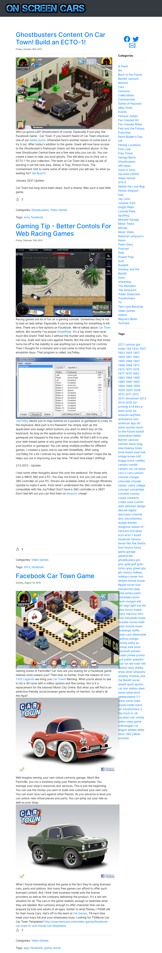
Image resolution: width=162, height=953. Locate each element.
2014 (121, 402)
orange (133, 638)
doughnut (124, 526)
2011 (128, 394)
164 (128, 348)
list (144, 605)
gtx (120, 572)
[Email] (132, 45)
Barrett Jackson (128, 78)
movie (133, 622)
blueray (129, 448)
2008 (137, 390)
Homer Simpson (128, 190)
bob (143, 452)
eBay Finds (125, 107)
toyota (122, 705)
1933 (135, 348)
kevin (136, 597)
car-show (139, 468)
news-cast (125, 634)
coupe (122, 497)
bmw (121, 452)
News (121, 240)
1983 (121, 377)
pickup (122, 647)
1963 (136, 357)
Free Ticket (125, 153)
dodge (122, 522)
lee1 (120, 605)
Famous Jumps (128, 116)
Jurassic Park (127, 203)
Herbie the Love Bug (131, 186)
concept (123, 489)
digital (132, 510)
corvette (123, 493)
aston (121, 427)
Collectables (126, 95)
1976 (136, 369)
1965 (121, 361)
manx (121, 613)
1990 (129, 381)
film (129, 543)
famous (136, 539)
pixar (137, 647)
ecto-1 (129, 535)
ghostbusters (126, 560)
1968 (121, 365)
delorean (130, 506)
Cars (121, 87)
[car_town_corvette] (68, 736)
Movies (122, 227)
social (56, 947)
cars (130, 473)
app (26, 947)
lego (127, 605)
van (132, 717)
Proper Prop (126, 256)
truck (126, 713)
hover (131, 584)
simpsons (139, 671)
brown (131, 456)
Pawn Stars (125, 244)
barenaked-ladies (129, 435)
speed (122, 684)
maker (138, 609)
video (121, 721)
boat (137, 452)
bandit (140, 431)
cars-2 (122, 473)
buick (131, 460)
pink (130, 647)
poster (122, 655)
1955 (129, 352)
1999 (136, 386)
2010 (121, 394)
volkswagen (126, 725)
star (125, 688)
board (129, 452)
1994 (121, 386)
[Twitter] (136, 38)
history (127, 572)
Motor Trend (126, 223)
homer (134, 576)
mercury (131, 613)
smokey (123, 676)
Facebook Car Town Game (55, 576)
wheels (132, 729)
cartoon (130, 344)
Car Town (104, 327)
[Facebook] (127, 38)
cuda (130, 502)
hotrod (132, 580)
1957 (136, 352)
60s (137, 406)
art (138, 423)
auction (131, 427)
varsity (140, 717)
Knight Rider (126, 207)
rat (126, 663)
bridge (122, 456)
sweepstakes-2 (128, 696)
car (131, 468)
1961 (129, 357)
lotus (121, 609)
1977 (121, 373)
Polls (121, 252)
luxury (129, 609)
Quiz (121, 261)
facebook (37, 217)
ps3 (120, 659)
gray (129, 568)
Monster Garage (128, 219)
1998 (129, 386)
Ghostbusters (40, 210)
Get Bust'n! (39, 173)
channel (123, 477)
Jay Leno (124, 198)
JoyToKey (22, 420)
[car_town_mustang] (68, 843)
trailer (121, 348)
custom (138, 502)
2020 (128, 402)
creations (133, 497)
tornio (129, 700)
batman (123, 444)
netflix (136, 630)
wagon (122, 729)
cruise (122, 502)
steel (141, 688)
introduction (126, 589)
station (133, 688)
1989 (121, 381)
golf (133, 564)
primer (131, 655)
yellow (136, 734)
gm (138, 560)
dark (121, 506)
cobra (131, 485)
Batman (123, 82)
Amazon (72, 493)
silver (129, 671)
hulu (120, 194)
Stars (121, 277)
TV (120, 302)
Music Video (126, 232)
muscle (129, 626)
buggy (122, 460)
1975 (128, 369)
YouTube (123, 323)
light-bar (135, 605)
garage (131, 551)
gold (127, 564)
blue (121, 448)
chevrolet (124, 481)
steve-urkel (125, 692)
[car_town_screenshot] (68, 629)
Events (122, 111)
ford (120, 547)
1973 (121, 369)
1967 (136, 361)
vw (136, 725)
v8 (136, 713)
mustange (124, 630)
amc (136, 419)
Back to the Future (130, 74)
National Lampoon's (131, 236)
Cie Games (80, 913)
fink (134, 543)
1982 (136, 373)
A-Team (123, 66)
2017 (121, 344)
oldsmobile (139, 634)
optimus (123, 638)
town (137, 700)
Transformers (126, 298)
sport (130, 684)
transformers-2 (132, 709)
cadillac (140, 460)
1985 (136, 377)
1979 (128, 373)
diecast (123, 510)
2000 (121, 390)
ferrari (122, 543)
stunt (137, 692)
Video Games (58, 210)
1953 (121, 352)
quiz (121, 663)
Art (120, 70)
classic (122, 485)
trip (120, 713)
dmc (121, 518)
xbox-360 (124, 734)
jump (121, 593)
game (48, 947)
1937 (142, 348)
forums (128, 547)
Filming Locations (129, 145)
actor (128, 410)
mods (141, 618)
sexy (131, 667)
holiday (137, 572)
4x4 (131, 406)
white (140, 729)
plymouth (124, 651)
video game (133, 721)
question (138, 659)
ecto (26, 217)
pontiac (136, 651)
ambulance (125, 419)
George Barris (127, 157)
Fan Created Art (128, 120)
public (128, 659)
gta (138, 344)
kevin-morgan (127, 601)
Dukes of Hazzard (129, 103)
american (124, 423)
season (122, 667)
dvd (132, 531)
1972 (136, 365)
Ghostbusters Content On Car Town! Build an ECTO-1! (60, 38)
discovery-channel (130, 514)
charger (134, 477)
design (141, 506)
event (137, 535)
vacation (123, 717)
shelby (139, 667)
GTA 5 (122, 182)
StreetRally (64, 331)
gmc (121, 564)
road (137, 663)
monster (123, 622)
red (131, 663)
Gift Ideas (124, 165)
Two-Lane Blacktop (130, 306)
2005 (129, 390)
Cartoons (124, 91)
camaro (123, 464)
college (140, 485)
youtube (123, 738)
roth (143, 663)
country (135, 493)
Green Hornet (126, 178)
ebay (139, 531)
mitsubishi (131, 618)
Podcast (123, 248)
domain (132, 522)
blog (139, 444)
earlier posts (37, 140)
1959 (121, 357)
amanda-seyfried (129, 415)
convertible (137, 489)
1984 (129, 377)
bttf (138, 456)
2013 (143, 398)
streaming (124, 281)
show (121, 671)
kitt (139, 601)
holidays (123, 576)
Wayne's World (127, 319)
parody (122, 642)
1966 (129, 361)
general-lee (125, 555)
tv (132, 713)
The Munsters (127, 285)
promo (140, 655)
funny (137, 547)
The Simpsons (127, 290)
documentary (133, 518)
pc (137, 642)
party (131, 642)
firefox (142, 543)
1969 (129, 365)
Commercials (126, 99)
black (132, 444)
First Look (124, 149)
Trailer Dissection (129, 294)
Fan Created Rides (130, 124)
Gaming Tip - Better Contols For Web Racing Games (63, 229)
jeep (137, 589)
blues (138, 448)
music (139, 626)
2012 (27, 567)
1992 (136, 381)
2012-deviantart (128, 398)
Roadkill (123, 265)
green (136, 568)
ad (134, 410)
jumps (129, 593)
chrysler (136, 481)
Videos (122, 314)
